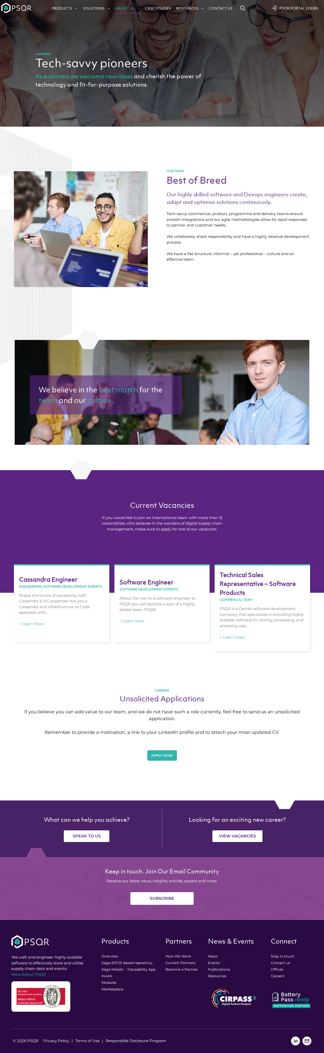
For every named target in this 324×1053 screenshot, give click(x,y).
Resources (187, 8)
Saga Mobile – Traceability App (128, 969)
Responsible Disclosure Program (136, 1040)
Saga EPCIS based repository (127, 963)
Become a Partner (182, 969)
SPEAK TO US (87, 836)
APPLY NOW (162, 755)
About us (124, 8)
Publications (219, 969)
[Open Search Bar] (242, 8)
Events (214, 963)
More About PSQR (28, 974)
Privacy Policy (56, 1040)
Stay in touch (282, 956)
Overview (110, 956)
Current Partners (180, 963)
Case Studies (158, 8)
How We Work (178, 956)
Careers (277, 976)
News (213, 956)
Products (62, 8)
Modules (109, 982)
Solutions (94, 8)
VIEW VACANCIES (237, 836)
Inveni (107, 976)
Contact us (221, 8)
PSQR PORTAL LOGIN (298, 8)
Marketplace (112, 989)
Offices (277, 969)
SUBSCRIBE (162, 898)
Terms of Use (87, 1040)
